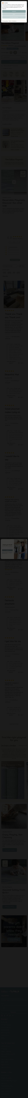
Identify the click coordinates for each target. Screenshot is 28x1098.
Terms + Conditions (12, 21)
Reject (14, 14)
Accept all (14, 11)
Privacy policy (5, 21)
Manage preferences (14, 17)
